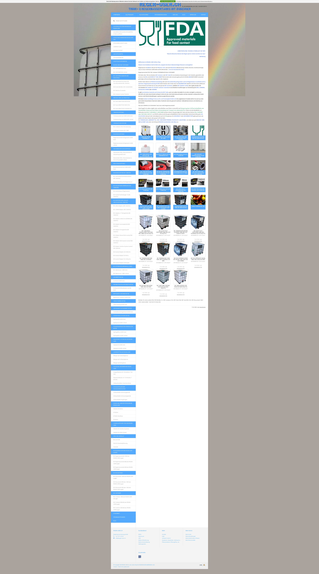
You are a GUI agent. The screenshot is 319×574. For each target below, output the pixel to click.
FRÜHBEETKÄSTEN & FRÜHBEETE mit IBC (123, 284)
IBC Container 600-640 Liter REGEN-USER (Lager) (122, 508)
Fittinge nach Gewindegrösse (120, 355)
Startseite (116, 14)
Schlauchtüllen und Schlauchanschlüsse (119, 387)
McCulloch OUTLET (118, 50)
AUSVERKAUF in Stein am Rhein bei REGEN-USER (122, 27)
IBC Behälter (159, 300)
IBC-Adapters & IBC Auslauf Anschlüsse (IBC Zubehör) (120, 201)
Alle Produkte (129, 14)
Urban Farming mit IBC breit (120, 304)
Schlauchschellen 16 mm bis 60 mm (122, 383)
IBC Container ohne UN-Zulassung (122, 126)
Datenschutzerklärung (144, 542)
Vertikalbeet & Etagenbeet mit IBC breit (123, 312)
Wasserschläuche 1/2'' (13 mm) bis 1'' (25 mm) (122, 378)
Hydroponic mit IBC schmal (120, 322)
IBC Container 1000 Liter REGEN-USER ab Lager (122, 497)
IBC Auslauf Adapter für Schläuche (122, 259)
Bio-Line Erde (116, 439)
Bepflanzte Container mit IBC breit (121, 297)
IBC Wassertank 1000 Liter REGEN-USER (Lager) (123, 477)
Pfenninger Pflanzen (119, 517)
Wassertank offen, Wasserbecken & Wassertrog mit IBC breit (122, 153)
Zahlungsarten (142, 544)
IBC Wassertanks (118, 473)
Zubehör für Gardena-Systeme (121, 429)
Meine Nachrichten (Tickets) (192, 538)
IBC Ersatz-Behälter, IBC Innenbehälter (123, 87)
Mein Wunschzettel (190, 540)
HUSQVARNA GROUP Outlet (120, 43)
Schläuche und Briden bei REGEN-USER (122, 367)
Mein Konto (203, 6)
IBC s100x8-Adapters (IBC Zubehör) (122, 209)
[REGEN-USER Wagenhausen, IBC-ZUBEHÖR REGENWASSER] (171, 33)
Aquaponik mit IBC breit (119, 345)
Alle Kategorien (143, 14)
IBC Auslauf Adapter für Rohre (121, 255)
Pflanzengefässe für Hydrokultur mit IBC (123, 327)
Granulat (115, 447)
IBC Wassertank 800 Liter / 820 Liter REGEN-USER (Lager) (122, 483)
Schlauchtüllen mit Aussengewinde (122, 396)
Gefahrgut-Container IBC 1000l (121, 130)
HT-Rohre (115, 412)
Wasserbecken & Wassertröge (122, 149)
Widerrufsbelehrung (143, 540)
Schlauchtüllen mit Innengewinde (121, 392)
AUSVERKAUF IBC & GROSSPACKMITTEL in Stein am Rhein (123, 33)
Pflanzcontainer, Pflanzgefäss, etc (170, 542)
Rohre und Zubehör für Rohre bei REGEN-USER (122, 404)
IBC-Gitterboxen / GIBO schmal (121, 273)
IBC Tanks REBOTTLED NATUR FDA (121, 101)
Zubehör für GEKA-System (120, 432)
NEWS (139, 534)
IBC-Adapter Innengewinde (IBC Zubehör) (121, 230)
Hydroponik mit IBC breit (119, 319)
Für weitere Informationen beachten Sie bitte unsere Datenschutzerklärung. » (194, 1)
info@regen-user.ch (121, 538)
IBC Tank (177, 300)
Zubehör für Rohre (118, 409)
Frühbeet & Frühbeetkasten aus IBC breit (122, 289)
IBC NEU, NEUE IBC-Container (120, 65)
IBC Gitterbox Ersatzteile (119, 90)
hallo (163, 536)
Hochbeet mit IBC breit (118, 281)
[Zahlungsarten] (201, 565)
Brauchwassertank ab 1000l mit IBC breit (122, 168)
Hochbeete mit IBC (118, 277)
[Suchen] (114, 21)
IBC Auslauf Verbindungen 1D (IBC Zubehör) (121, 195)
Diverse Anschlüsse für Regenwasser (122, 182)
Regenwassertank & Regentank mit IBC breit (123, 138)
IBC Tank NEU (186, 300)
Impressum (193, 14)
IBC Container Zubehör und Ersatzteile (121, 76)
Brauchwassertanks (119, 163)
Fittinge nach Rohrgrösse (119, 363)
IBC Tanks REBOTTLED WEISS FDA (121, 105)
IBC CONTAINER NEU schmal (120, 72)
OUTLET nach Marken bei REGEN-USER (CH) (123, 38)
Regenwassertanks (118, 134)
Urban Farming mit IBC (119, 301)
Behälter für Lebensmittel (146, 300)
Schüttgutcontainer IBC (120, 61)
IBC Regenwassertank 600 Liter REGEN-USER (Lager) (123, 468)
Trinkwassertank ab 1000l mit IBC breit (122, 116)
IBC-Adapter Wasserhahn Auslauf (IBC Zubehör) (123, 236)
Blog (183, 14)
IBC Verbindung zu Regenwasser (121, 191)
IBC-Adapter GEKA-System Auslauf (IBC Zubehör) (123, 241)
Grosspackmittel (118, 54)
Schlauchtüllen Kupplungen (120, 399)
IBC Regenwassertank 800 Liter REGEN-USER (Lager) (123, 462)
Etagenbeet (116, 513)
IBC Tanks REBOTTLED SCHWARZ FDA (122, 108)
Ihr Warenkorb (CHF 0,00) (190, 6)
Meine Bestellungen (191, 536)
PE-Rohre (115, 419)
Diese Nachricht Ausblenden (168, 1)
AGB (139, 538)
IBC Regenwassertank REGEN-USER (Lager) (122, 451)
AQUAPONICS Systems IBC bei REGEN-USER (123, 340)
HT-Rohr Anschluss (118, 416)
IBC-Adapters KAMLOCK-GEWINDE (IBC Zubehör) (122, 219)
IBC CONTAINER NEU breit (119, 68)
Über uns (175, 14)
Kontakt (203, 14)
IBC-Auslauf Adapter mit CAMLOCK (121, 252)
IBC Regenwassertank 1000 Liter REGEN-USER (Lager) (121, 457)
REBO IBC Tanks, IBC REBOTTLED (121, 98)
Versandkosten (146, 241)
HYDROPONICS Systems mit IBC (121, 315)
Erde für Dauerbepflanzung (120, 443)
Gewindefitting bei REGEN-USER (121, 352)
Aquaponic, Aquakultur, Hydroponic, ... (171, 540)
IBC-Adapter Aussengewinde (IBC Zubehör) (121, 225)
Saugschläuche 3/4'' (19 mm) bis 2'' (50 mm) (122, 373)
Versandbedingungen (161, 14)
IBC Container (117, 493)
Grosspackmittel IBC (118, 57)
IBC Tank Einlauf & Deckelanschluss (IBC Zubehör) (122, 177)
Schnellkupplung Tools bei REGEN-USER (123, 424)
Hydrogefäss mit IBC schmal (120, 335)
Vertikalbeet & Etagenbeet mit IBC (122, 308)
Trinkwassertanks (118, 112)
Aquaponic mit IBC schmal (119, 348)
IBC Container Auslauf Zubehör (121, 94)
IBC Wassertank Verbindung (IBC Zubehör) (122, 186)
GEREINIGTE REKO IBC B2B (119, 123)
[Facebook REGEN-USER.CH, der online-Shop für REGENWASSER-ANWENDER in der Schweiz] (139, 556)
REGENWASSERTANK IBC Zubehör (122, 173)
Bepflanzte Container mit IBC (121, 293)
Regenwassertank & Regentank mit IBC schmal (123, 144)
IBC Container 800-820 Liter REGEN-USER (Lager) (122, 503)
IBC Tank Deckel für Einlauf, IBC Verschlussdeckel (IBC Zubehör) (121, 82)
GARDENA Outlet (117, 46)
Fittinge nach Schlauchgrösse (120, 359)
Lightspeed (126, 566)
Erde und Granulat (118, 436)
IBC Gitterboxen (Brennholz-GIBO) (122, 266)
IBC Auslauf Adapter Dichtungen (121, 262)
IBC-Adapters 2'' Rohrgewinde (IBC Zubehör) (121, 214)
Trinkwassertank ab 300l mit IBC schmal (123, 119)
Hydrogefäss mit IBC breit (119, 332)
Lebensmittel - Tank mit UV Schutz (151, 302)
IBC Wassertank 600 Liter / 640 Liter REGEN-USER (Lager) (122, 488)
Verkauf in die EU (166, 538)
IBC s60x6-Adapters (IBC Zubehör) (121, 206)
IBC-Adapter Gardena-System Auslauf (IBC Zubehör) (122, 247)
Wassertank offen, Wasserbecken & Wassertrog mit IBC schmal (122, 159)
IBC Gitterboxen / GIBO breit (120, 270)
